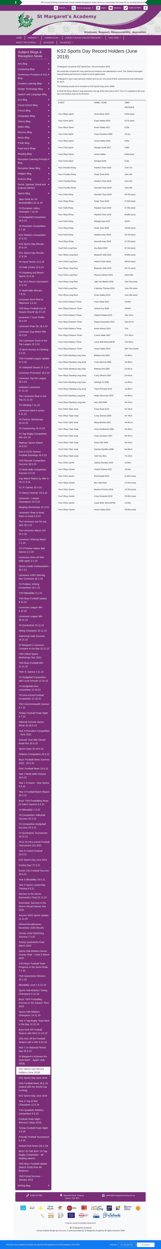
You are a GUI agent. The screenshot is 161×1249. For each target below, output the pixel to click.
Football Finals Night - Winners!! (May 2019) (30, 1121)
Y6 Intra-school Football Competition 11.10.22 (31, 697)
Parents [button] (32, 38)
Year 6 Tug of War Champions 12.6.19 (29, 1103)
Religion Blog (24, 173)
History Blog (24, 121)
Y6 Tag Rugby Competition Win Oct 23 (33, 435)
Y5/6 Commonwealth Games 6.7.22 (34, 706)
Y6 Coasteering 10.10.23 (32, 428)
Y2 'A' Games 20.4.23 (30, 487)
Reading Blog (25, 154)
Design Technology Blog (30, 89)
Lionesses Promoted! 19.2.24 (34, 373)
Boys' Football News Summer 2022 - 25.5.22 (34, 761)
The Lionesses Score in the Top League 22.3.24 (33, 342)
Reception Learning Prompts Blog (33, 161)
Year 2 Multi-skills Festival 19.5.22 (32, 776)
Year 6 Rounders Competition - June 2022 (34, 733)
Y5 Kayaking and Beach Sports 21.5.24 (31, 274)
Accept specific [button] (127, 1245)
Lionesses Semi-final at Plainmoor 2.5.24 (31, 301)
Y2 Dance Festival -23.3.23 (33, 493)
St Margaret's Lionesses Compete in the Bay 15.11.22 (34, 647)
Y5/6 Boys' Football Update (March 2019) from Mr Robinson (33, 1167)
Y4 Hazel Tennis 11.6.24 (31, 262)
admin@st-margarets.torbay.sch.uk (120, 1195)
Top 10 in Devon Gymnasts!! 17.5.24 (34, 283)
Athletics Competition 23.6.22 (34, 754)
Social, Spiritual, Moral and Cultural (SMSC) (32, 186)
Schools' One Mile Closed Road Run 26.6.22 (32, 742)
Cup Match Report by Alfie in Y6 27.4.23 (34, 480)
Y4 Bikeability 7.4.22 (29, 809)
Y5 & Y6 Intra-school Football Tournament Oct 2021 (34, 844)
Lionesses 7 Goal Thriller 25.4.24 (32, 319)
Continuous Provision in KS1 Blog (32, 76)
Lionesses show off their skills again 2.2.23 (31, 559)
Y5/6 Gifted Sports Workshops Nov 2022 (30, 656)
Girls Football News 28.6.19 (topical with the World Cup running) (33, 1087)
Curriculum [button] (51, 38)
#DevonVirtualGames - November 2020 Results (31, 926)
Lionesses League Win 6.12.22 (30, 609)
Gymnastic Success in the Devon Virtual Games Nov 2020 (32, 906)
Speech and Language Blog (32, 94)
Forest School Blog (28, 105)
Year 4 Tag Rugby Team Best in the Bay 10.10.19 (34, 1022)
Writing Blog (24, 1185)
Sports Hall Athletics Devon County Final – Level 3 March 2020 (34, 954)
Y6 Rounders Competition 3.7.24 (32, 228)
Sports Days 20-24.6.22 (31, 748)
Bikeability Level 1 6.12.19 (32, 985)
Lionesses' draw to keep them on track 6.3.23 (31, 514)
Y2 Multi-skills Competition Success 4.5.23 (32, 471)
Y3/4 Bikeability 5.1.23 (30, 593)
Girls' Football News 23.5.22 (33, 768)
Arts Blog (22, 63)
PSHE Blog (23, 143)
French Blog (24, 110)
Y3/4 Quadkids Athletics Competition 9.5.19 (31, 1112)
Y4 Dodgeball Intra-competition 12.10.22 (30, 688)
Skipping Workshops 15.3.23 (34, 507)
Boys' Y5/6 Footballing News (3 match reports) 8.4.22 (33, 802)
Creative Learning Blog (30, 83)
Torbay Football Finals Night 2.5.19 (33, 1130)
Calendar (48, 43)
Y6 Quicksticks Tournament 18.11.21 (33, 835)
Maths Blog (24, 126)
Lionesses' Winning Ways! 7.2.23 (32, 541)
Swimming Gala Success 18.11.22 (32, 638)
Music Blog (23, 137)
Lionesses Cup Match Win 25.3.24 (32, 333)
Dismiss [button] (113, 1245)
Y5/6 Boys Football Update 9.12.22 (33, 600)
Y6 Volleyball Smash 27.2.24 (34, 367)
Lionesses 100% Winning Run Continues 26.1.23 (32, 577)
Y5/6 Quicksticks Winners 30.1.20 (32, 978)
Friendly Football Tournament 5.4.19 (34, 1139)
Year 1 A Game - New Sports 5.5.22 (34, 785)
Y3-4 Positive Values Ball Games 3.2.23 (32, 550)
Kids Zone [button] (114, 38)
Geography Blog (26, 116)
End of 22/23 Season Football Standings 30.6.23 (33, 453)
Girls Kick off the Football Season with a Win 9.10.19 (33, 1040)
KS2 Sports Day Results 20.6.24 (31, 246)
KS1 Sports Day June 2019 (33, 1078)
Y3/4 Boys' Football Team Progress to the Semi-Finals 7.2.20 (33, 967)
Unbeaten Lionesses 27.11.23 (29, 389)
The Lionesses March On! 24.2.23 (32, 532)
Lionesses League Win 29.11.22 (30, 618)
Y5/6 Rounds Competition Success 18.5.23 (32, 462)
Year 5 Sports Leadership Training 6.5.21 (32, 887)
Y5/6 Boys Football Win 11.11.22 (31, 665)
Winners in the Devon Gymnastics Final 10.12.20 (33, 896)
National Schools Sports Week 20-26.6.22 (31, 724)
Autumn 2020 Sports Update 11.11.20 (34, 917)
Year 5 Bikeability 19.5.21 (32, 879)
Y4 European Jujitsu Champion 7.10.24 (29, 210)
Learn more (75, 1245)
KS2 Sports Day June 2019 (33, 1095)
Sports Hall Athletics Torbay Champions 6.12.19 (33, 992)
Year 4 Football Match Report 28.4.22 (34, 794)
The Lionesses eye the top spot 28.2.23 (32, 523)
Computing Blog (26, 69)
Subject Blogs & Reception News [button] (83, 38)
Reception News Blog (29, 168)
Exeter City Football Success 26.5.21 (34, 872)
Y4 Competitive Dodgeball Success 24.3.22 (32, 826)
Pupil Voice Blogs (27, 148)
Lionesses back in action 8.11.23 (31, 412)
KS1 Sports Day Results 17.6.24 (31, 255)
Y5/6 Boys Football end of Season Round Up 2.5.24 (32, 310)
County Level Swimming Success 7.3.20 (31, 935)
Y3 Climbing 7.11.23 (29, 405)
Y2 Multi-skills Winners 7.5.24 (30, 292)
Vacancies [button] (65, 43)
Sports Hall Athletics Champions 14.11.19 (29, 1013)
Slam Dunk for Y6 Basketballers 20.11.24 (31, 201)
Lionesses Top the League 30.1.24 (32, 380)
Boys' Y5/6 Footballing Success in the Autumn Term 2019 (34, 1003)
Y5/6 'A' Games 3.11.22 (31, 672)
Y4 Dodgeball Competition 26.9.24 (32, 219)
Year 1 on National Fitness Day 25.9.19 (32, 1049)
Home (19, 38)
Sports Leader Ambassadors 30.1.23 (34, 568)
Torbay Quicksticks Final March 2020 (31, 944)
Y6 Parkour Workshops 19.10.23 (31, 421)
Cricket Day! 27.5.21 (29, 865)
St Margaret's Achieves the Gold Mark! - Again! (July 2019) (33, 1060)
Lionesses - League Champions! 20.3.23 (29, 500)
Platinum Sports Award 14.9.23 (31, 444)
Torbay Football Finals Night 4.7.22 (33, 715)
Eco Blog (22, 99)
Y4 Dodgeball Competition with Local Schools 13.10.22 (33, 679)
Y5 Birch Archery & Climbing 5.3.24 (33, 351)
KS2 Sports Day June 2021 (33, 860)
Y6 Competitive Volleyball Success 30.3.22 (32, 817)
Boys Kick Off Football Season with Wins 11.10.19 (33, 1031)
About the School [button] (26, 43)
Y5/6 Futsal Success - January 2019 (30, 1178)
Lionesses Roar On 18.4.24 (33, 326)
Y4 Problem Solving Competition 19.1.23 (29, 586)
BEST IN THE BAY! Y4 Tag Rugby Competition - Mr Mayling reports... (33, 1155)
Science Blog (24, 179)
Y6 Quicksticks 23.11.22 (31, 625)
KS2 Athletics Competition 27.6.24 (32, 237)
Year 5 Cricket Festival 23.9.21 (30, 853)
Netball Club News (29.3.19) (33, 1146)
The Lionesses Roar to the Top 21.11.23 (32, 398)
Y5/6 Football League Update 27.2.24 (34, 360)
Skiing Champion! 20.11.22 (33, 630)
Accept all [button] (146, 1245)
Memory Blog (25, 132)
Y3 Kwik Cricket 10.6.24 (31, 267)
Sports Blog (24, 193)
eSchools (62, 1231)
